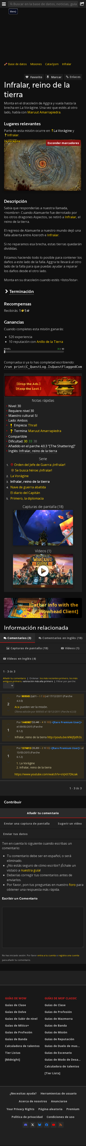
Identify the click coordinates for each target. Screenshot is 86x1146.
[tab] (17, 638)
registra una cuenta (68, 955)
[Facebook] (47, 1125)
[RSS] (61, 1125)
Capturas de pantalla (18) (43, 506)
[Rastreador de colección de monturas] (43, 608)
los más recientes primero (54, 678)
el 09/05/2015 (25, 726)
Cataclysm (52, 64)
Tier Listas (12, 1053)
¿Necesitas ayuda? (23, 1093)
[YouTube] (54, 1125)
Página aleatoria (50, 1109)
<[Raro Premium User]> (66, 722)
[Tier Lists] (52, 1073)
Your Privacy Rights (20, 1109)
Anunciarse (59, 1101)
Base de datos (17, 64)
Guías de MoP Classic (61, 998)
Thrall (32, 425)
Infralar (66, 64)
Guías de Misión (56, 1032)
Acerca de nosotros (33, 1101)
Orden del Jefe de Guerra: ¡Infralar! (39, 464)
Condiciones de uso (60, 1117)
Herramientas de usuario (59, 1093)
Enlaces (75, 77)
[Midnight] (12, 1059)
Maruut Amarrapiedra (43, 112)
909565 (25, 696)
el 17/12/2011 (54, 696)
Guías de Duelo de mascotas (63, 1046)
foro (72, 884)
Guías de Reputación (59, 1039)
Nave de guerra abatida (28, 487)
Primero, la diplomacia (27, 498)
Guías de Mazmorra (59, 1019)
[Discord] (26, 1125)
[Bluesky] (40, 1125)
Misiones (36, 64)
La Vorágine (63, 130)
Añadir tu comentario (14, 678)
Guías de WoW (15, 998)
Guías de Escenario (58, 1053)
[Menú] (4, 4)
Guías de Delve (15, 1012)
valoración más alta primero (38, 681)
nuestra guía (30, 870)
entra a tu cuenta (46, 955)
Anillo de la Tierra (50, 341)
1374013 (26, 748)
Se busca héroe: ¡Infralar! (33, 470)
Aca (17, 707)
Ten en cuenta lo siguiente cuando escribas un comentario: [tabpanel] (42, 901)
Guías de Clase (15, 1005)
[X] (33, 1125)
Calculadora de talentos (22, 1046)
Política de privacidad (27, 1117)
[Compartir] (82, 4)
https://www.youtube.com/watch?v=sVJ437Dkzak (46, 774)
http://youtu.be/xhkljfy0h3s (64, 737)
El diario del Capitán (25, 493)
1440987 (26, 722)
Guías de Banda (16, 1039)
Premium (72, 1109)
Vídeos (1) (43, 550)
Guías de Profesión (18, 1032)
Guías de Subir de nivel (21, 1019)
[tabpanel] (43, 730)
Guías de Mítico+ (17, 1025)
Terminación (21, 291)
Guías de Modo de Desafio (63, 1059)
